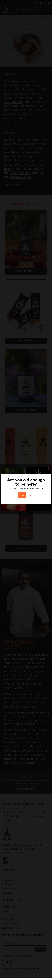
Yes (22, 495)
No (30, 495)
